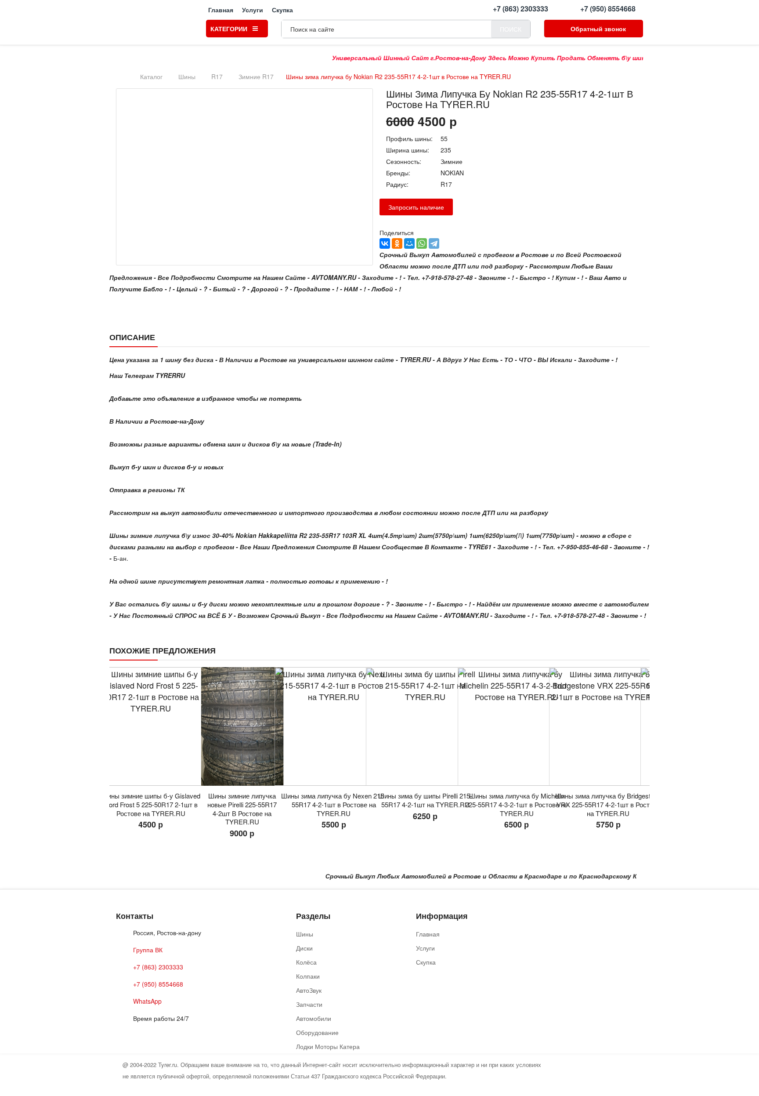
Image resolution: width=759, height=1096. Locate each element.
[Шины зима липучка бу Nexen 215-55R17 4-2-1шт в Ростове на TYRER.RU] (242, 726)
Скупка (282, 9)
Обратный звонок (598, 28)
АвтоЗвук (309, 990)
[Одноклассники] (397, 243)
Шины (186, 76)
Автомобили (313, 1018)
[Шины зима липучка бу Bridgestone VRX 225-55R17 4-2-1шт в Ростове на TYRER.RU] (516, 726)
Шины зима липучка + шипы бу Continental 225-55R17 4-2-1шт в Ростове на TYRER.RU (608, 804)
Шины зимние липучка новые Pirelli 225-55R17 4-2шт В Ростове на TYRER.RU (150, 808)
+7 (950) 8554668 (608, 8)
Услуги (252, 9)
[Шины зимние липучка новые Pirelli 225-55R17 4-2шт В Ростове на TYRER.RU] (150, 726)
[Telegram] (434, 243)
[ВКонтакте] (385, 243)
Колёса (306, 962)
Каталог (151, 76)
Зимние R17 (256, 76)
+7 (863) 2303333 (520, 8)
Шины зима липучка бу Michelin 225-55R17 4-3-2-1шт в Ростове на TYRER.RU (425, 804)
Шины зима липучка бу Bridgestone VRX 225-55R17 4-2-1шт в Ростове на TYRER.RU (517, 804)
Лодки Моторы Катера (328, 1046)
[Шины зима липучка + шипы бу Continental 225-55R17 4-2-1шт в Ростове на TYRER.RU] (608, 726)
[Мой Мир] (409, 243)
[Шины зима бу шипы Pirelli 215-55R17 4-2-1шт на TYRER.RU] (334, 726)
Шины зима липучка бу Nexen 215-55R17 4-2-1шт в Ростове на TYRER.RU (242, 804)
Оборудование (317, 1032)
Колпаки (308, 976)
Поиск (510, 29)
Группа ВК (148, 949)
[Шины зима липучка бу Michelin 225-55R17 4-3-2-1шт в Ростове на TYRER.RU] (425, 726)
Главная (220, 9)
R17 (217, 76)
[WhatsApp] (421, 243)
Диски (304, 948)
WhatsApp (147, 1001)
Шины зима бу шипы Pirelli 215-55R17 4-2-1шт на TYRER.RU (334, 800)
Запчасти (309, 1004)
